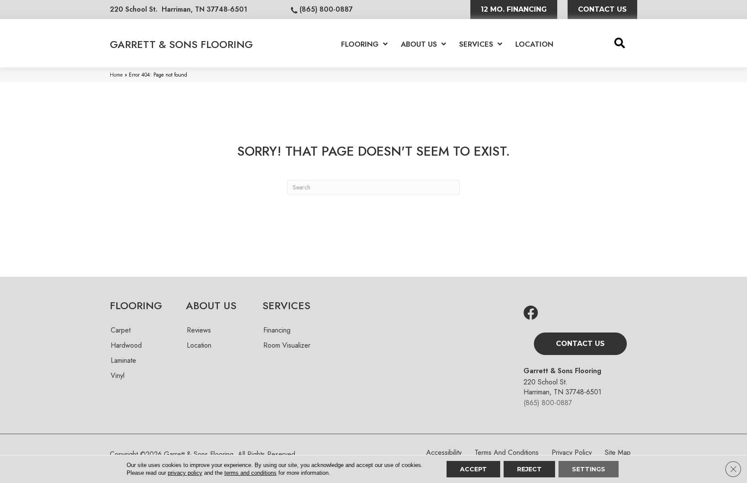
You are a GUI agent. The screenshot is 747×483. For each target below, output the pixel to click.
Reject (529, 469)
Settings (588, 469)
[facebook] (531, 313)
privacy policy (185, 473)
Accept (473, 469)
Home (116, 74)
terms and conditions (250, 473)
